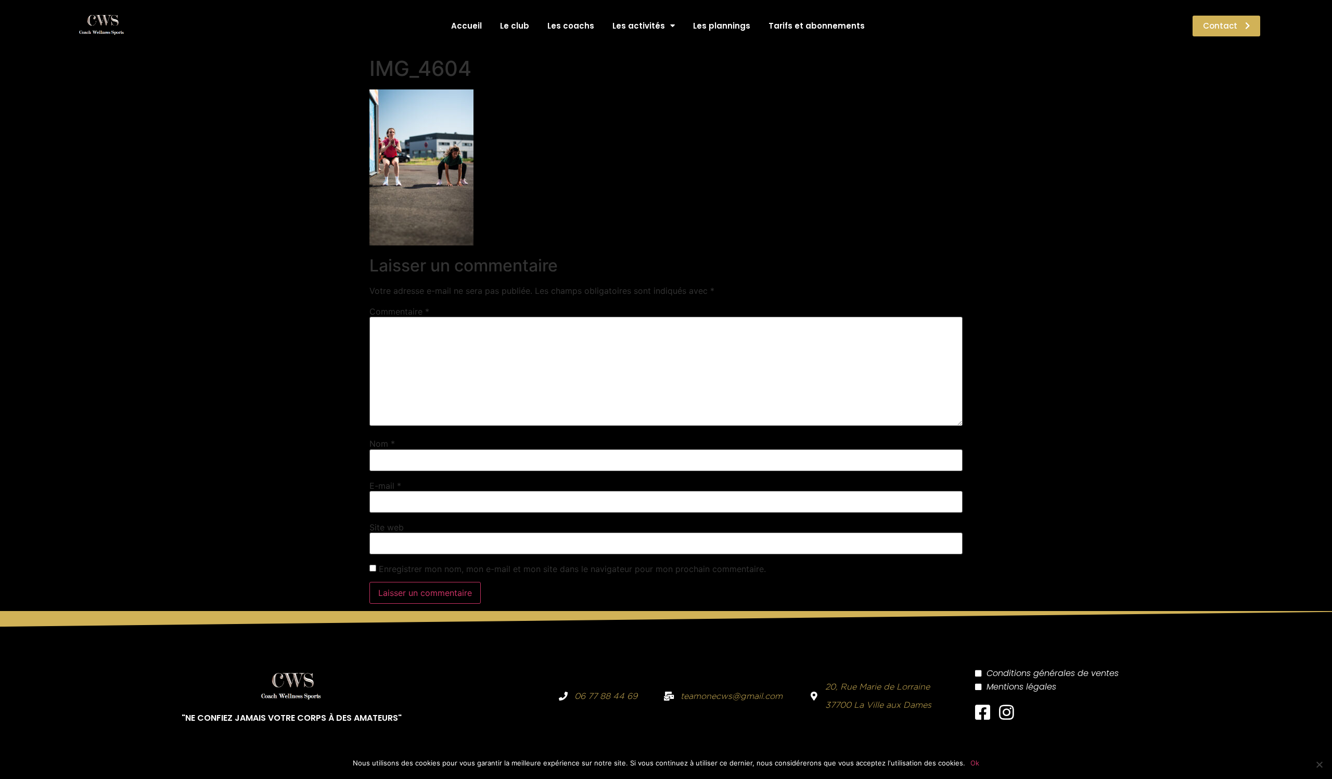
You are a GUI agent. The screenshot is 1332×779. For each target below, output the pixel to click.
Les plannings (721, 25)
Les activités (638, 25)
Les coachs (570, 25)
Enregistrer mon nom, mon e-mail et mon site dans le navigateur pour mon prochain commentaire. (572, 569)
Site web (386, 527)
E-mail (385, 486)
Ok (974, 763)
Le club (514, 25)
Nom (382, 443)
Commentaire (399, 311)
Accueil (466, 25)
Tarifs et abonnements (817, 25)
